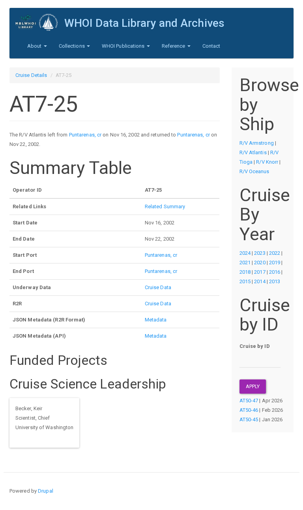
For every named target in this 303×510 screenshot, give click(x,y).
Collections (72, 46)
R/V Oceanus (254, 171)
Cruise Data (158, 287)
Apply (253, 386)
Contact (211, 46)
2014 (259, 281)
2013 (274, 281)
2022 (274, 253)
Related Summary (165, 206)
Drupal (45, 491)
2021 (245, 262)
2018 (245, 272)
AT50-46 (248, 410)
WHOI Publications (124, 46)
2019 (274, 262)
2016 (274, 272)
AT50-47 (248, 401)
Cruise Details (31, 75)
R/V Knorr (267, 162)
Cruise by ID (254, 346)
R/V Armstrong (256, 143)
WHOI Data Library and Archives (144, 23)
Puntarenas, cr (85, 135)
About (35, 46)
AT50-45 (248, 419)
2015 (245, 281)
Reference (174, 46)
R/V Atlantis (253, 152)
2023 (259, 253)
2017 (259, 272)
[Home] (39, 22)
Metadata (156, 320)
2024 (245, 253)
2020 (259, 262)
